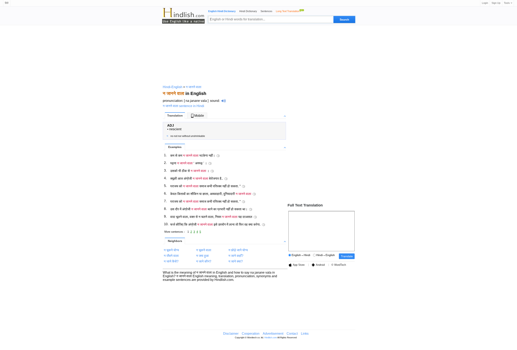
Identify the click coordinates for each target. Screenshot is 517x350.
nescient (175, 129)
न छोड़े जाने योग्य (238, 250)
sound (214, 100)
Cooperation (251, 333)
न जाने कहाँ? (235, 255)
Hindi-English (172, 87)
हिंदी (6, 3)
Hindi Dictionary (248, 11)
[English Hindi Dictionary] (183, 16)
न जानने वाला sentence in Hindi (183, 106)
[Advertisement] (258, 54)
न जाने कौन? (203, 261)
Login (485, 3)
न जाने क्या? (235, 261)
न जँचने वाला (171, 255)
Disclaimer (231, 333)
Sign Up (496, 3)
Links (305, 333)
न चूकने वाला (203, 250)
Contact (292, 333)
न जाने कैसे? (171, 261)
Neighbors (175, 241)
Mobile (199, 115)
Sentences (266, 11)
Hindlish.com (270, 337)
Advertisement (273, 333)
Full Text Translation (305, 205)
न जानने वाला (193, 87)
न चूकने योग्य (171, 250)
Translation (175, 115)
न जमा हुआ (202, 255)
